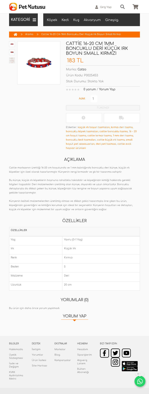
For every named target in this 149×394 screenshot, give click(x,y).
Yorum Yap (107, 89)
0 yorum (90, 89)
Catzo (82, 69)
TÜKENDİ (103, 107)
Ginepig (111, 20)
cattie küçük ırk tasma (111, 140)
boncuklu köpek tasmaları (82, 131)
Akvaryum (92, 20)
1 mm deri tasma (123, 135)
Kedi (65, 20)
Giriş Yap (106, 7)
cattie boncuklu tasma (113, 131)
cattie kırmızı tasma (99, 135)
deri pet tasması (106, 144)
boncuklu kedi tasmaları (81, 140)
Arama (29, 34)
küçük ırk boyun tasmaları (94, 127)
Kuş (76, 20)
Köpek (52, 20)
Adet (82, 98)
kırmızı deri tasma (122, 127)
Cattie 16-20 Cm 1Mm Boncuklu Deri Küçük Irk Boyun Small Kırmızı (81, 34)
